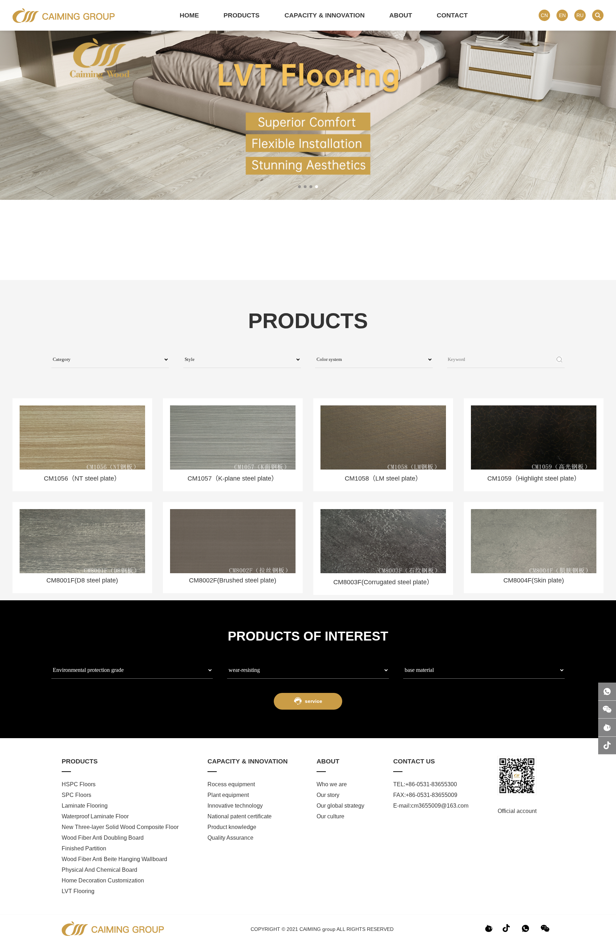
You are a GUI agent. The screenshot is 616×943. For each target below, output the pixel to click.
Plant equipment (228, 795)
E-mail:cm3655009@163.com (430, 806)
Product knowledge (231, 827)
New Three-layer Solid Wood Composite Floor (120, 827)
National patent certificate (239, 816)
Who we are (332, 784)
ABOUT (400, 15)
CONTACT (452, 15)
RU (580, 15)
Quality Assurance (230, 838)
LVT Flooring (78, 891)
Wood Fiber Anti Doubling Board (103, 838)
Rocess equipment (231, 784)
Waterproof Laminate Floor (95, 816)
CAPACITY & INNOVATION (324, 15)
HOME (189, 15)
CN (544, 15)
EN (562, 15)
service (312, 701)
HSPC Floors (79, 784)
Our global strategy (340, 806)
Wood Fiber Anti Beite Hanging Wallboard (114, 859)
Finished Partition (84, 848)
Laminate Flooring (85, 806)
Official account (517, 811)
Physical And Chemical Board (99, 870)
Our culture (330, 816)
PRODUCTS (242, 15)
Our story (328, 795)
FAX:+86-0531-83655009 (425, 795)
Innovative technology (235, 806)
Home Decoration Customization (103, 880)
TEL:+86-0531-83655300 (425, 784)
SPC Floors (76, 795)
